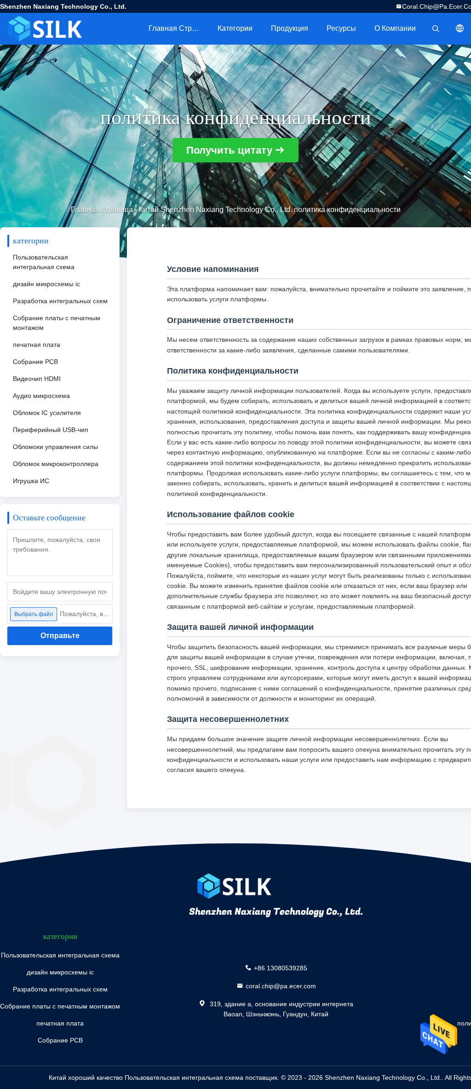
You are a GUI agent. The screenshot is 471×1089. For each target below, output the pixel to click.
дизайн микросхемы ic (46, 284)
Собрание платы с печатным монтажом (56, 322)
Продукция (289, 28)
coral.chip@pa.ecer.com (281, 986)
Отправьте (60, 636)
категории (235, 28)
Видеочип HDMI (37, 378)
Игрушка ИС (31, 480)
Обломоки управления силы (55, 446)
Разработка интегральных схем (60, 301)
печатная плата (36, 344)
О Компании (395, 28)
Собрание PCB (35, 361)
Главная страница (178, 28)
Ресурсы (341, 28)
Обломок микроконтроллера (55, 463)
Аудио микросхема (41, 395)
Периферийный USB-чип (50, 429)
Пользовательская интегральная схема (44, 262)
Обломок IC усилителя (47, 412)
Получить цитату (229, 150)
